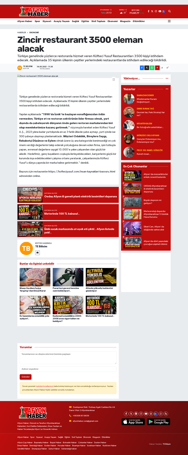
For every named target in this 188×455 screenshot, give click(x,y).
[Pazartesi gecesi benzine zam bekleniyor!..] (68, 277)
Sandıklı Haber (23, 449)
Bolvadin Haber (70, 443)
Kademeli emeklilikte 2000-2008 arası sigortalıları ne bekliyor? (67, 318)
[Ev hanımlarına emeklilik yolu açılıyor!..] (35, 305)
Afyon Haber (24, 21)
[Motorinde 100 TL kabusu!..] (101, 305)
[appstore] (133, 421)
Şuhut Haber (54, 449)
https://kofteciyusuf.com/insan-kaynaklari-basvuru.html (81, 171)
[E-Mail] (37, 252)
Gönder (26, 377)
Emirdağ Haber (36, 446)
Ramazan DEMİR (145, 95)
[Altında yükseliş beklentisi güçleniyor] (101, 277)
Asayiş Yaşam (62, 21)
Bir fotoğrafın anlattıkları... (150, 127)
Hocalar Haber (64, 446)
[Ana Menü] (169, 21)
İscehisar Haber (94, 446)
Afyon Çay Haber (25, 443)
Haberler (21, 33)
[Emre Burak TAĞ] (128, 112)
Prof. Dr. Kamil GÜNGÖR (150, 150)
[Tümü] (167, 78)
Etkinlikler (139, 21)
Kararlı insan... (144, 154)
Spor (37, 21)
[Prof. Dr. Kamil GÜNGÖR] (128, 152)
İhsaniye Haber (79, 446)
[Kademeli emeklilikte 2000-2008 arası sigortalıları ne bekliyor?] (68, 305)
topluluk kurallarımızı (45, 386)
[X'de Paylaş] (146, 68)
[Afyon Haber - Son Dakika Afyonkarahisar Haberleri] (34, 11)
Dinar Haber (22, 446)
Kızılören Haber (109, 446)
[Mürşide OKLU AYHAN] (128, 139)
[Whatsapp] (161, 414)
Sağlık (75, 21)
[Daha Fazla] (157, 68)
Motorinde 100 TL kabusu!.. (100, 316)
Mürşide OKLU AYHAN (148, 135)
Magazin (125, 21)
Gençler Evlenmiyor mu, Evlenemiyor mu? (149, 140)
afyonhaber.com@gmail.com (85, 421)
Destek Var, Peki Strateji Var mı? (151, 114)
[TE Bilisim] (26, 248)
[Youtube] (146, 414)
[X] (131, 414)
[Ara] (169, 11)
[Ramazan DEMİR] (128, 99)
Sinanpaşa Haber (39, 449)
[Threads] (151, 414)
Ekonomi (113, 21)
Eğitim (85, 21)
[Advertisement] (145, 272)
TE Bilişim (167, 444)
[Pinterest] (136, 414)
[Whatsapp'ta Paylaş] (152, 68)
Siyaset (47, 21)
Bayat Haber (55, 443)
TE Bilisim (41, 246)
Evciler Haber (50, 446)
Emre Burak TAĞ (145, 109)
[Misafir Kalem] (128, 125)
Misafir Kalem (144, 124)
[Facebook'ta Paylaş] (142, 68)
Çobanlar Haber (85, 443)
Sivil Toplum (98, 21)
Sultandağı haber (69, 449)
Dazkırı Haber (100, 443)
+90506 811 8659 (81, 416)
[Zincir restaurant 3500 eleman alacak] (68, 76)
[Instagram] (141, 414)
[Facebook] (126, 414)
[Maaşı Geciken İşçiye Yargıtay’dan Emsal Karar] (35, 277)
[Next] (156, 414)
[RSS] (166, 414)
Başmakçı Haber (41, 443)
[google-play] (158, 421)
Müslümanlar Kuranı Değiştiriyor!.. (147, 100)
